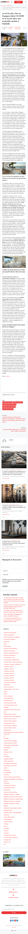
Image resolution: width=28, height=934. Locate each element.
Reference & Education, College (11, 794)
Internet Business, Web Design (11, 745)
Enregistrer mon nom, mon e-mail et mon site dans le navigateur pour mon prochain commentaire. (13, 581)
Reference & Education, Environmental (13, 796)
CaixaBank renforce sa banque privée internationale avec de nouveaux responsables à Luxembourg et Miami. (13, 543)
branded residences (7, 402)
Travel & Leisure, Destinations (11, 837)
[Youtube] (15, 920)
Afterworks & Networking (10, 632)
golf (5, 712)
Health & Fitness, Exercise (10, 714)
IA (4, 736)
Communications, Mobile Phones (11, 660)
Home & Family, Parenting (10, 728)
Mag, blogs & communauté (18, 28)
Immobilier (6, 738)
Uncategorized (7, 840)
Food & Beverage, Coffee (10, 703)
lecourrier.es (7, 756)
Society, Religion (8, 819)
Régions (6, 806)
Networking (6, 770)
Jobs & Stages (7, 747)
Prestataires (6, 783)
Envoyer (14, 912)
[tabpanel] (14, 860)
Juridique (6, 750)
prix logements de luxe (8, 409)
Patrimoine (18, 540)
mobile (5, 768)
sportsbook (6, 828)
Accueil (3, 5)
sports (5, 826)
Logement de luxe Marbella (9, 407)
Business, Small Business (9, 655)
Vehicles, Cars (7, 842)
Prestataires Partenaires (9, 785)
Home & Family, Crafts (9, 723)
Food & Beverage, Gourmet (10, 705)
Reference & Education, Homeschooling (13, 799)
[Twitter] (13, 920)
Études (17, 504)
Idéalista (8, 376)
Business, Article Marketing (10, 648)
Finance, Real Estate (8, 698)
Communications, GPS (9, 657)
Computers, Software (9, 669)
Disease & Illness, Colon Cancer (11, 689)
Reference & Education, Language (12, 801)
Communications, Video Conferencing (13, 662)
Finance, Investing (8, 696)
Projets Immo (7, 790)
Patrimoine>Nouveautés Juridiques (12, 777)
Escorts (5, 691)
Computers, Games (8, 666)
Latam (5, 754)
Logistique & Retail (8, 759)
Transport (6, 830)
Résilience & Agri (19, 469)
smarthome (6, 815)
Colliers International (17, 402)
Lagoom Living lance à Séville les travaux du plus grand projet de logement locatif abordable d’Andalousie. (14, 606)
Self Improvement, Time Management (13, 812)
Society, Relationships (9, 817)
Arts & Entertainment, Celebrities (12, 637)
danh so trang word (8, 687)
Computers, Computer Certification (12, 664)
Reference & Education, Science (11, 803)
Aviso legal (14, 927)
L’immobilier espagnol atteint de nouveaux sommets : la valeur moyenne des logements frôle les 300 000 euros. (14, 507)
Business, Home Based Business (11, 653)
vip (4, 844)
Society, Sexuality (8, 821)
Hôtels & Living (7, 730)
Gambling (6, 707)
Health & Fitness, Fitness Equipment (12, 716)
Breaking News (9, 5)
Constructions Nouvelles (9, 682)
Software (6, 824)
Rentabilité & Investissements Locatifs (12, 808)
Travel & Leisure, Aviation (10, 835)
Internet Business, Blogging (10, 740)
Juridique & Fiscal (8, 752)
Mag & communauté (8, 761)
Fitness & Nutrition (8, 700)
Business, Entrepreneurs (9, 650)
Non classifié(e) (7, 772)
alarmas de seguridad (9, 635)
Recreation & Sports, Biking (10, 792)
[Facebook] (11, 920)
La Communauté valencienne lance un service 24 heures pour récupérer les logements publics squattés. (13, 619)
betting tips (6, 641)
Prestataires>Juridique (9, 787)
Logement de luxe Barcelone (9, 404)
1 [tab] (13, 869)
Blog (5, 644)
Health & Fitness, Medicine (10, 721)
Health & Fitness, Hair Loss (10, 718)
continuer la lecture (6, 478)
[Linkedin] (17, 920)
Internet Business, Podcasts (10, 743)
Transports (6, 833)
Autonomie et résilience (9, 639)
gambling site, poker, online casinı (12, 709)
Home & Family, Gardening (10, 725)
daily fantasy (7, 684)
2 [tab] (15, 869)
